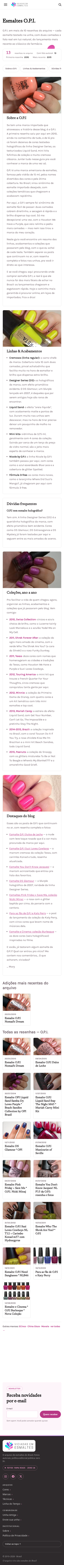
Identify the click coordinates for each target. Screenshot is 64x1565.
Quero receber (50, 1414)
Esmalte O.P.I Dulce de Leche (26, 834)
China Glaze (34, 1326)
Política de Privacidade (15, 1535)
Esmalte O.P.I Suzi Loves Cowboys (29, 848)
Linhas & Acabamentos (34, 68)
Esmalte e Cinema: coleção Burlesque (31, 931)
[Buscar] (59, 4)
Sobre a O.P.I (11, 68)
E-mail (9, 1408)
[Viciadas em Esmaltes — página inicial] (19, 1446)
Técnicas (7, 1499)
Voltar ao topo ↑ (13, 1544)
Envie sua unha (11, 1519)
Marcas (7, 1494)
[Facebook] (13, 1476)
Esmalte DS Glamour (21, 880)
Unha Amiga (9, 1514)
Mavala (45, 1326)
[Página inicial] (19, 4)
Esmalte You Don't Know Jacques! (29, 866)
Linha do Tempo (11, 1503)
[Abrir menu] (6, 4)
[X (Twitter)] (21, 1476)
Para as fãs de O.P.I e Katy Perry (27, 913)
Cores (6, 1489)
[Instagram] (6, 1476)
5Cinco (22, 1326)
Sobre (6, 1530)
